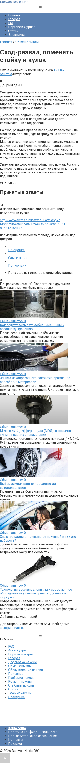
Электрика (16, 35)
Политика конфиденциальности (32, 732)
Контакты (15, 740)
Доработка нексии (22, 662)
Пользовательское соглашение (32, 736)
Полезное (15, 674)
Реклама (15, 744)
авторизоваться (12, 628)
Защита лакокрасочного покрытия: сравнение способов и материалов (35, 380)
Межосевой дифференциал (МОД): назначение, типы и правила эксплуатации (36, 433)
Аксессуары (17, 650)
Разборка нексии (21, 678)
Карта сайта (17, 728)
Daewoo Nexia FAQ (14, 2)
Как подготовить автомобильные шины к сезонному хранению (32, 327)
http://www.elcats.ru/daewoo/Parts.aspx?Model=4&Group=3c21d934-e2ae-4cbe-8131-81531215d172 (33, 224)
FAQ (11, 23)
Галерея (14, 19)
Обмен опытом (19, 666)
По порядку (17, 266)
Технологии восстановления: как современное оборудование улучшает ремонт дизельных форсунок (36, 593)
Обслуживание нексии (25, 670)
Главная (14, 15)
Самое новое (18, 258)
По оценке (16, 250)
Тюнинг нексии (19, 693)
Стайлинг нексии (21, 685)
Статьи (13, 31)
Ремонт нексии (20, 681)
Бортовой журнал (21, 27)
